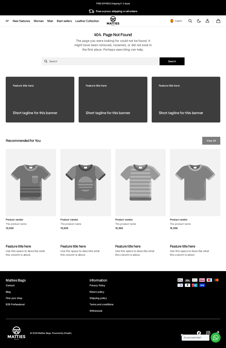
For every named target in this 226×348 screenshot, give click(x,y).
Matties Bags (44, 333)
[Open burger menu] (7, 21)
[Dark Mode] (199, 21)
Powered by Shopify (62, 333)
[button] (176, 21)
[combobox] (100, 61)
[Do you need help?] (216, 338)
